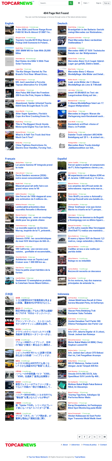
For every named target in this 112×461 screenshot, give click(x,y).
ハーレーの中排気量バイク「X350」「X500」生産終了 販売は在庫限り (33, 375)
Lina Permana (73, 308)
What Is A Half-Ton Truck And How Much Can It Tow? (33, 136)
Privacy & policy (89, 445)
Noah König (72, 27)
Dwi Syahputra (73, 382)
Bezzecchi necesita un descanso (84, 271)
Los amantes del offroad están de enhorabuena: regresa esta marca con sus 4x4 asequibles (85, 187)
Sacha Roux (20, 162)
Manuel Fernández (75, 225)
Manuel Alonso (73, 183)
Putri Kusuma (73, 371)
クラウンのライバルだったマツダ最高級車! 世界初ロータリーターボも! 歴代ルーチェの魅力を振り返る (33, 333)
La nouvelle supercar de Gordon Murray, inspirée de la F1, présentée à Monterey (33, 229)
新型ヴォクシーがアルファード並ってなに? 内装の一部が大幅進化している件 (34, 385)
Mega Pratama (73, 392)
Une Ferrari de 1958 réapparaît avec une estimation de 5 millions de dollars (33, 197)
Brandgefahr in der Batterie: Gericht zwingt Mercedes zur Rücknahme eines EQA (86, 30)
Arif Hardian (72, 298)
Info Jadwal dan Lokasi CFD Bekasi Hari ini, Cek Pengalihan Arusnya (85, 354)
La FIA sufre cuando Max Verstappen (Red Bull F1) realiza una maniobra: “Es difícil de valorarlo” (86, 229)
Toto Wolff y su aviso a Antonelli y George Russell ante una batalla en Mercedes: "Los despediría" (85, 197)
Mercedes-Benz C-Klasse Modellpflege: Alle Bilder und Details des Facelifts (86, 73)
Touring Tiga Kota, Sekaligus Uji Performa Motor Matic (84, 396)
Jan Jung (71, 90)
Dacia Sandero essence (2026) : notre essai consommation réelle (32, 176)
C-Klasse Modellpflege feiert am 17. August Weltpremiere (86, 104)
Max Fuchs (72, 69)
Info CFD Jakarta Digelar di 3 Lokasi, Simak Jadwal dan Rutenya (86, 333)
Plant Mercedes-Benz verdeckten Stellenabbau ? (85, 41)
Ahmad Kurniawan (74, 340)
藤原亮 (18, 319)
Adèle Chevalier (21, 194)
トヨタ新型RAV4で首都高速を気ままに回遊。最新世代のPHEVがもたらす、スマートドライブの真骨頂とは (34, 301)
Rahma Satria (73, 350)
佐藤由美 (19, 413)
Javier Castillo (73, 162)
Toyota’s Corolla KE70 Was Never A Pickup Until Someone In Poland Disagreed (33, 41)
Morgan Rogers (21, 79)
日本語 (9, 294)
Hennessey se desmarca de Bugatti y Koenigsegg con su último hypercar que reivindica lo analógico (86, 218)
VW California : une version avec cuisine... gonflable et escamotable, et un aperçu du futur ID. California (33, 250)
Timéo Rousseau (21, 225)
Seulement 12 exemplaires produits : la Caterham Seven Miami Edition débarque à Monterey (34, 281)
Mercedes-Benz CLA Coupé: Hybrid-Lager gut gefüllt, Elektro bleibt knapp (86, 62)
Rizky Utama (72, 361)
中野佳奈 (19, 371)
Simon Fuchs (72, 58)
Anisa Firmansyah (74, 413)
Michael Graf (73, 100)
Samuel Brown (21, 132)
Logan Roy (19, 69)
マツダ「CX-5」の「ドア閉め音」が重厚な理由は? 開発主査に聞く (33, 417)
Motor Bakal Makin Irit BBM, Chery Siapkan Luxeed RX (85, 343)
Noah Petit (19, 183)
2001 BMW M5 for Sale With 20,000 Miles (33, 52)
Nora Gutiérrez (73, 236)
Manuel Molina (73, 246)
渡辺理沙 (19, 329)
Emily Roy (19, 143)
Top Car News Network (38, 457)
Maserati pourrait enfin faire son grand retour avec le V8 (32, 187)
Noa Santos (72, 278)
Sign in (98, 3)
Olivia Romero (73, 258)
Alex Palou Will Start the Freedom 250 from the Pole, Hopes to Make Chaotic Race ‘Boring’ (33, 94)
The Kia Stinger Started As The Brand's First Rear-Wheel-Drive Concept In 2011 (31, 73)
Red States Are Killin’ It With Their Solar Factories (32, 62)
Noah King (19, 48)
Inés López (72, 215)
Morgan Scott (20, 37)
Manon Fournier (21, 215)
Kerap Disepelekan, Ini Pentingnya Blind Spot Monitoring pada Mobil (85, 406)
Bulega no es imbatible (79, 260)
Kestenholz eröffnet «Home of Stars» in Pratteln (83, 125)
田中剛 (18, 340)
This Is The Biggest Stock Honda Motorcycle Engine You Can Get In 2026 (32, 125)
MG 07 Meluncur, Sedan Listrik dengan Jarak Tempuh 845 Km (83, 364)
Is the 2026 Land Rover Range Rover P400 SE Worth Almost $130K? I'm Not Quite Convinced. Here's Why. (34, 30)
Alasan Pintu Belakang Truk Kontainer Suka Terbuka (82, 312)
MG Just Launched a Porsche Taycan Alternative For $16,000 (31, 83)
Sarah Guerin (20, 236)
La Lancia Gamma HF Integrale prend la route (34, 166)
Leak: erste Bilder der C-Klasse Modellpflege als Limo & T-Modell (84, 83)
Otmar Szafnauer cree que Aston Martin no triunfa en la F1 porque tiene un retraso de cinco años (84, 208)
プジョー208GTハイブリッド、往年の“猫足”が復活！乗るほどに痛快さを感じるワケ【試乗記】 (34, 343)
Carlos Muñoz (73, 269)
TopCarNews (80, 457)
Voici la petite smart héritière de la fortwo (33, 271)
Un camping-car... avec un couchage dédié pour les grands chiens (34, 218)
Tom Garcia (20, 267)
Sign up (106, 3)
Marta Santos (73, 194)
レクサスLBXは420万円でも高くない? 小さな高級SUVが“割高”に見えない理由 (34, 364)
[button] (86, 3)
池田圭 (18, 361)
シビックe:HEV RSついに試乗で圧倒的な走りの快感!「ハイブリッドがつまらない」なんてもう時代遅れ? (33, 354)
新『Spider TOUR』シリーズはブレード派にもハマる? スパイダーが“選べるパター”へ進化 (34, 406)
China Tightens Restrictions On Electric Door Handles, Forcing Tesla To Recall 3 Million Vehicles (34, 146)
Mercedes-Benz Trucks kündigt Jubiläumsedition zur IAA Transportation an (84, 146)
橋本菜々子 (19, 308)
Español (62, 158)
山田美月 (19, 350)
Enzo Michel (20, 246)
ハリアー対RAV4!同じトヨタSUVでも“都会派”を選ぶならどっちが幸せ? (34, 396)
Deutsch (62, 23)
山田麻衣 (19, 392)
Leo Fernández (73, 204)
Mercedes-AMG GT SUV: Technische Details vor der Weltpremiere (86, 52)
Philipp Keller (73, 143)
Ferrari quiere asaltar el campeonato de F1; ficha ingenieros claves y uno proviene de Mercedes (86, 166)
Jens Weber (72, 48)
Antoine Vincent (21, 204)
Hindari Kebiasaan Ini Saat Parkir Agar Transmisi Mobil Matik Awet (84, 417)
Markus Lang (72, 132)
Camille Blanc (21, 278)
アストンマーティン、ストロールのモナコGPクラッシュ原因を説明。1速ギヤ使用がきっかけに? (34, 322)
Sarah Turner (20, 100)
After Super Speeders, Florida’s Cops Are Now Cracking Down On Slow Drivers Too (32, 115)
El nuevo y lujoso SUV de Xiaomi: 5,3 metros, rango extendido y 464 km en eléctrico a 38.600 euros (86, 239)
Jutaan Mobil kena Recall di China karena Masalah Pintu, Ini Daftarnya (85, 301)
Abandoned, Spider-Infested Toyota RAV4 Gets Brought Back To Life (33, 104)
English (9, 23)
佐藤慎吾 (19, 403)
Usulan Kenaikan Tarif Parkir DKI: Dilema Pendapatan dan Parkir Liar (85, 322)
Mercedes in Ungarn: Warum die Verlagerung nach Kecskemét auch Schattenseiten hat (85, 115)
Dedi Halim (72, 319)
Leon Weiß (72, 122)
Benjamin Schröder (75, 37)
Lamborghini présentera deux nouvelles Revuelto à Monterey (31, 208)
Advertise (75, 445)
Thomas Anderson (22, 27)
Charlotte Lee (20, 58)
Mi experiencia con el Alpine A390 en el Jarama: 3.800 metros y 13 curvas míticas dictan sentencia (86, 176)
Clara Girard (20, 173)
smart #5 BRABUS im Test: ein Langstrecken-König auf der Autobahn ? (83, 94)
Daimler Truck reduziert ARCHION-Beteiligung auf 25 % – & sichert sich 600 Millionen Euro (86, 136)
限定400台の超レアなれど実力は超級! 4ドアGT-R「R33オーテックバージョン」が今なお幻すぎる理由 (34, 312)
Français (10, 158)
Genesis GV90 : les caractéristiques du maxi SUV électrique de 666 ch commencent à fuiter (33, 239)
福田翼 (18, 298)
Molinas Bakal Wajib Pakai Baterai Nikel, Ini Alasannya (85, 385)
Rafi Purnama (73, 403)
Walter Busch (73, 79)
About (65, 445)
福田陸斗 (19, 382)
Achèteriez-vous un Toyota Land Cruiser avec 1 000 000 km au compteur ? (32, 260)
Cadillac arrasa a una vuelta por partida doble (84, 250)
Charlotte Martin (21, 257)
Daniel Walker (21, 90)
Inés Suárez (72, 173)
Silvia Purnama (73, 329)
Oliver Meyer (72, 111)
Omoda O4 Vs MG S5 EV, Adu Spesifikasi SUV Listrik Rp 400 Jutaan (83, 375)
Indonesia (63, 294)
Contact (103, 445)
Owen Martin (20, 111)
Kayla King (19, 122)
